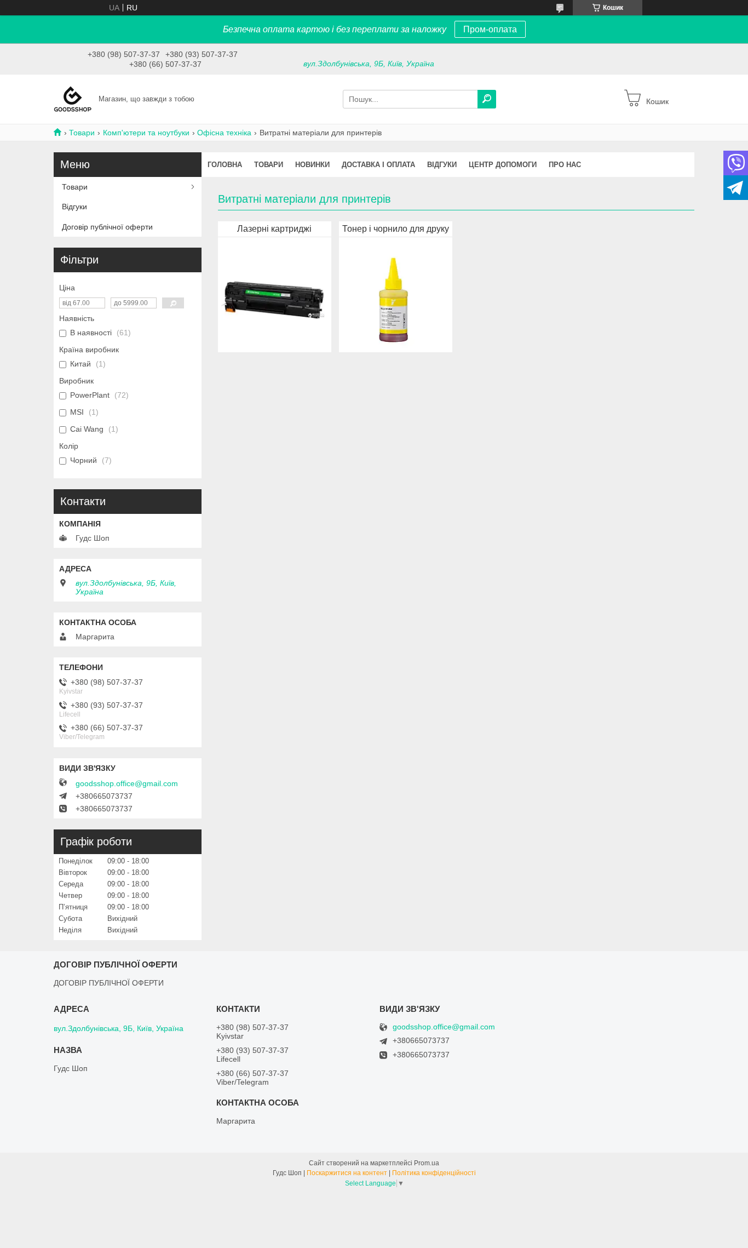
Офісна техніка (224, 132)
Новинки (312, 165)
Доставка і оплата (378, 165)
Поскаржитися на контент (347, 1173)
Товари (82, 132)
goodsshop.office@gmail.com (127, 783)
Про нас (565, 165)
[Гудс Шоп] (73, 98)
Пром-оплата (490, 29)
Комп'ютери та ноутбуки (146, 132)
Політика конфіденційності (434, 1173)
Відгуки (442, 165)
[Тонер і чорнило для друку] (393, 297)
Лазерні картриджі (274, 228)
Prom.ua (426, 1163)
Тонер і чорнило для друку (395, 228)
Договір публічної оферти (107, 226)
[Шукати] (486, 99)
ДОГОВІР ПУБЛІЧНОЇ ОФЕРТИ (109, 982)
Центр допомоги (503, 165)
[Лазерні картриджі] (272, 297)
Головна (225, 165)
